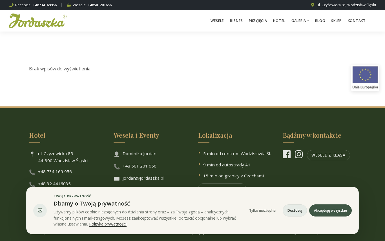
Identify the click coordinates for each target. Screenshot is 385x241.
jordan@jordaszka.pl (143, 178)
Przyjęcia (258, 20)
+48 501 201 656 (139, 166)
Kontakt (357, 20)
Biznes (236, 20)
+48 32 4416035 (54, 183)
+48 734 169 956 (55, 171)
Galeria (300, 20)
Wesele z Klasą (328, 155)
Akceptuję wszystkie (330, 210)
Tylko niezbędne (262, 210)
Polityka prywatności (108, 224)
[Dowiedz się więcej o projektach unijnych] (365, 78)
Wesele (217, 20)
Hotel (279, 20)
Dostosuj (294, 210)
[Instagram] (299, 155)
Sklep (336, 20)
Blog (320, 20)
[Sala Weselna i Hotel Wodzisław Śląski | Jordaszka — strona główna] (38, 21)
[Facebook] (287, 155)
